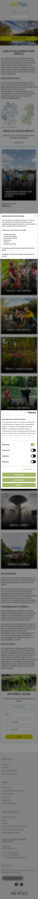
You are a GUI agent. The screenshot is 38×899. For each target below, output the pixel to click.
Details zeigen (27, 469)
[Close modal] (35, 216)
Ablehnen (19, 485)
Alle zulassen (19, 474)
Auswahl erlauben (19, 480)
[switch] (33, 450)
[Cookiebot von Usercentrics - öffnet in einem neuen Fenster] (28, 413)
